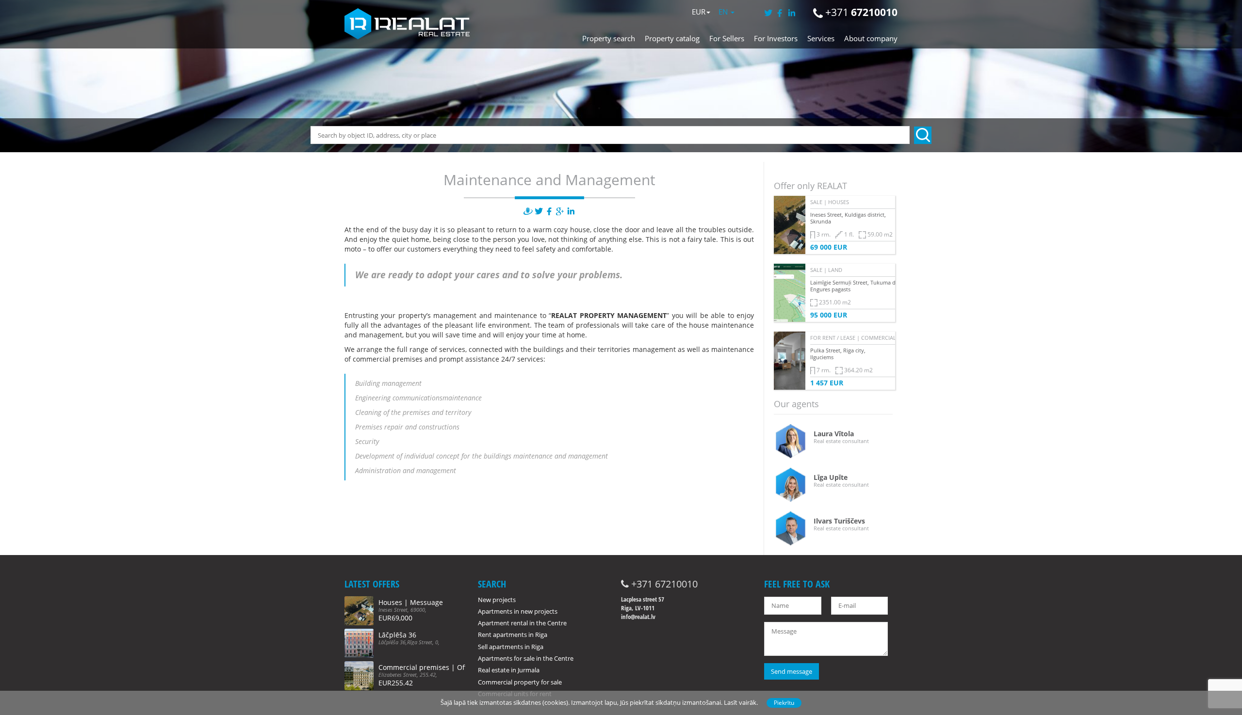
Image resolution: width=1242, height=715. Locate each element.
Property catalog (672, 38)
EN (724, 11)
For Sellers (726, 38)
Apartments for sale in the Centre (525, 658)
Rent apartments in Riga (512, 634)
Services (820, 38)
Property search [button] (608, 38)
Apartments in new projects (517, 611)
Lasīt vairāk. (741, 702)
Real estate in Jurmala (508, 670)
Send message (791, 671)
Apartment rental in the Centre (522, 623)
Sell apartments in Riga (510, 646)
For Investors (776, 38)
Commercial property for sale (520, 682)
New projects (497, 599)
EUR (698, 11)
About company (871, 38)
